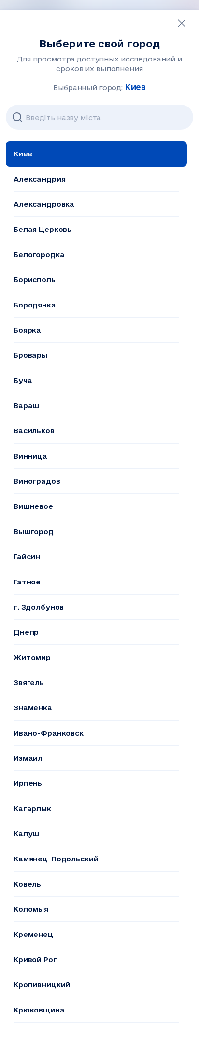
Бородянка (35, 305)
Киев (23, 154)
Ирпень (28, 783)
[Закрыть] (181, 23)
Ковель (27, 884)
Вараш (26, 405)
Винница (30, 456)
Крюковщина (39, 1010)
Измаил (28, 758)
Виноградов (37, 481)
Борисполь (35, 280)
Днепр (26, 632)
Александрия (39, 179)
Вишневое (33, 506)
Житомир (32, 657)
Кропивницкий (42, 985)
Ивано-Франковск (49, 733)
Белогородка (39, 254)
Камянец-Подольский (56, 859)
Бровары (30, 355)
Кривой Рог (35, 959)
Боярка (27, 330)
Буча (23, 380)
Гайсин (27, 556)
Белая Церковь (42, 229)
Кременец (33, 934)
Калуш (26, 833)
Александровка (44, 204)
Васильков (34, 431)
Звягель (29, 682)
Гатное (27, 582)
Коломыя (31, 909)
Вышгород (34, 531)
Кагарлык (32, 808)
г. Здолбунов (39, 607)
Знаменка (33, 708)
